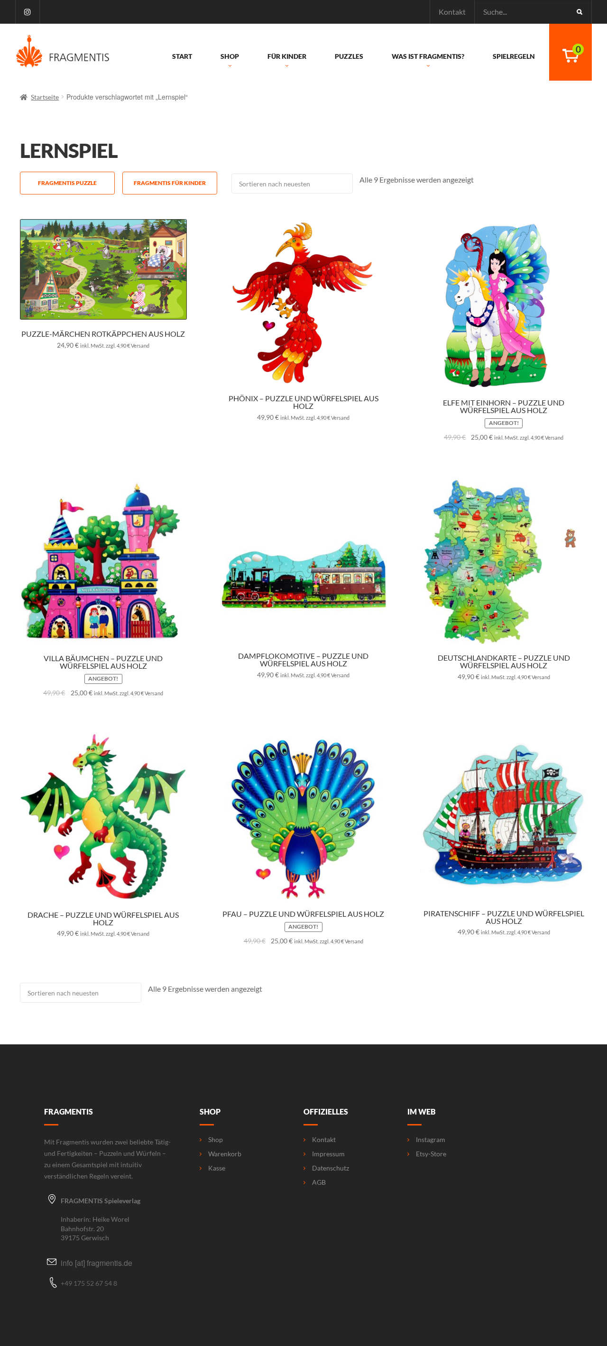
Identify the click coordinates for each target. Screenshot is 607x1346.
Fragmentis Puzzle (67, 182)
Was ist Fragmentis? (428, 56)
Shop (230, 56)
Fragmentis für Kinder (170, 182)
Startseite (45, 97)
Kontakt (452, 11)
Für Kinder (286, 56)
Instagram (430, 1139)
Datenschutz (330, 1168)
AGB (319, 1182)
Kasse (216, 1168)
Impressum (328, 1154)
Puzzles (349, 56)
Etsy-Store (431, 1154)
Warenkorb (224, 1154)
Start (182, 56)
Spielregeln (514, 56)
